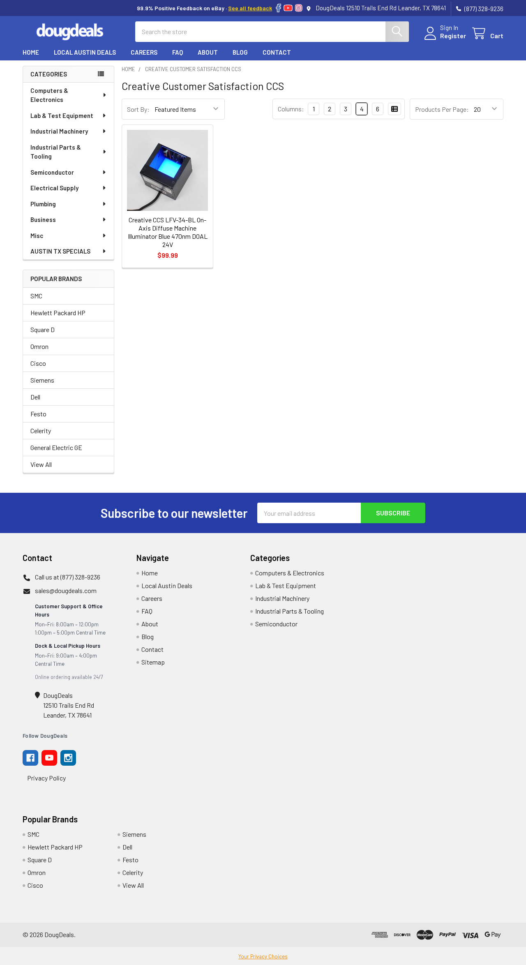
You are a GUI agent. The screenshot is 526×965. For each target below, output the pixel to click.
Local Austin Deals (85, 52)
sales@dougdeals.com (66, 590)
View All (41, 464)
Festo (38, 414)
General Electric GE (56, 447)
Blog (240, 52)
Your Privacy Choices (263, 956)
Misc (36, 235)
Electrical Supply (54, 188)
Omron (39, 346)
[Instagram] (298, 8)
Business (43, 219)
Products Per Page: (442, 109)
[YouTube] (288, 8)
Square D (42, 329)
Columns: (291, 109)
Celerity (40, 430)
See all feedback (250, 8)
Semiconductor (52, 172)
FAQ (177, 52)
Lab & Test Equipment (61, 115)
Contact (277, 52)
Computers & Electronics (49, 95)
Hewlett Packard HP (57, 312)
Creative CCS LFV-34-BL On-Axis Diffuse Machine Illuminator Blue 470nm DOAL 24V (168, 232)
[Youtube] (49, 758)
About (208, 52)
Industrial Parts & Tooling (55, 151)
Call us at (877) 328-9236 (67, 577)
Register (453, 35)
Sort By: (138, 109)
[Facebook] (278, 8)
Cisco (38, 363)
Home (31, 52)
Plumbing (43, 204)
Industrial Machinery (59, 131)
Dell (35, 397)
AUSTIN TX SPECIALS (60, 251)
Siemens (42, 380)
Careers (144, 52)
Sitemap (153, 662)
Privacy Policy (46, 778)
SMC (36, 296)
